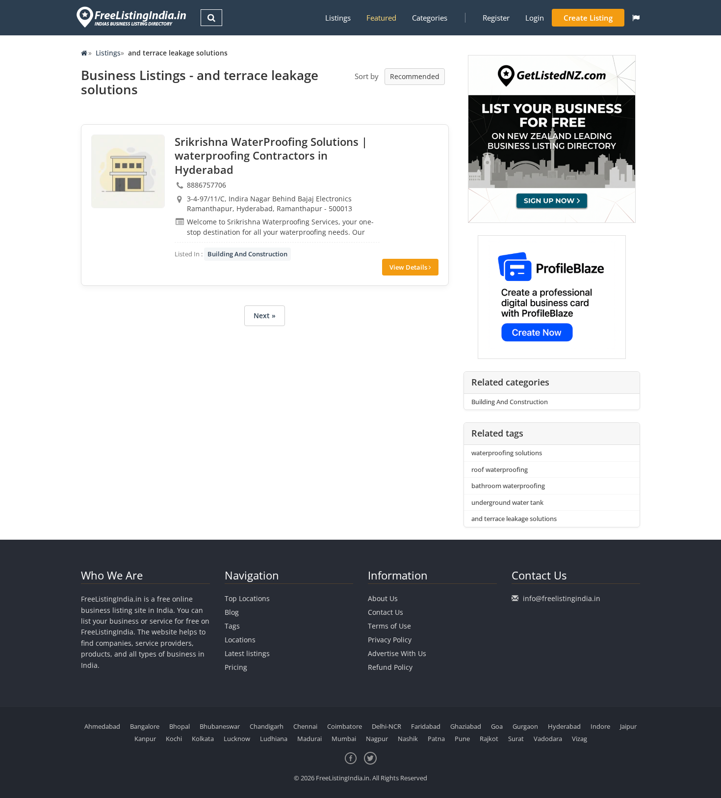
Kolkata (203, 738)
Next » (265, 315)
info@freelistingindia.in (561, 598)
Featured (381, 18)
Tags (232, 626)
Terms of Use (389, 626)
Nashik (408, 738)
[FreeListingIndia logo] (132, 17)
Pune (462, 738)
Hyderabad (564, 726)
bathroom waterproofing (508, 485)
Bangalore (144, 726)
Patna (436, 738)
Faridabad (425, 726)
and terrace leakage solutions (514, 518)
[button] (635, 18)
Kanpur (145, 738)
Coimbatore (344, 726)
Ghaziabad (465, 726)
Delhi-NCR (386, 726)
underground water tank (507, 502)
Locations (240, 639)
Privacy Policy (390, 639)
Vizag (579, 738)
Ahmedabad (102, 726)
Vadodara (548, 738)
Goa (497, 726)
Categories (429, 18)
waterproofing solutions (506, 452)
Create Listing (588, 18)
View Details (409, 267)
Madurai (309, 738)
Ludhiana (273, 738)
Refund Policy (390, 667)
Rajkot (489, 738)
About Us (383, 598)
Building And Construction (247, 253)
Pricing (236, 667)
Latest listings (247, 653)
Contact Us (385, 612)
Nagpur (377, 738)
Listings (338, 18)
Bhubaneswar (220, 726)
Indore (600, 726)
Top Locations (247, 598)
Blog (232, 612)
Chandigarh (266, 726)
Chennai (305, 726)
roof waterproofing (499, 469)
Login (534, 18)
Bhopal (179, 726)
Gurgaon (525, 726)
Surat (516, 738)
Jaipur (628, 726)
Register (496, 18)
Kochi (174, 738)
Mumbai (344, 738)
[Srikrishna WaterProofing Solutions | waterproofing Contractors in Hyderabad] (128, 171)
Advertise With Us (397, 653)
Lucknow (237, 738)
